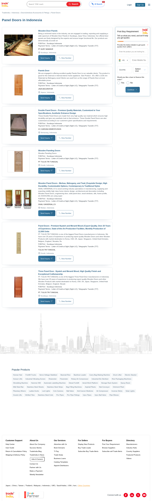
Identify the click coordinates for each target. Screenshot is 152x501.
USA (69, 485)
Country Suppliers (133, 451)
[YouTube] (144, 495)
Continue (131, 90)
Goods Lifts (17, 395)
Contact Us (34, 464)
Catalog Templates (61, 462)
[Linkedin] (132, 495)
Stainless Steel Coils (45, 395)
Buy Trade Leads (84, 448)
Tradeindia (6, 13)
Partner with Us (35, 467)
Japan (8, 485)
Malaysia (37, 485)
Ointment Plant (118, 387)
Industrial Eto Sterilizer (100, 379)
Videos (128, 458)
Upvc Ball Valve (100, 395)
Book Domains (59, 448)
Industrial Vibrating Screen (35, 379)
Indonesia (15, 13)
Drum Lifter (117, 375)
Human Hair (17, 375)
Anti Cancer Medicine (85, 391)
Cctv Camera (58, 391)
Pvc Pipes (60, 395)
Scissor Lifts (17, 379)
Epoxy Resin (125, 383)
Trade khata (58, 455)
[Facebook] (126, 495)
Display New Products (86, 444)
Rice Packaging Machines (121, 379)
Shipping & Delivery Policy (15, 455)
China (14, 485)
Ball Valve (70, 391)
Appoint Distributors (61, 465)
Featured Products (133, 455)
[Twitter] (138, 495)
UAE (53, 485)
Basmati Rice (65, 375)
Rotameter (53, 379)
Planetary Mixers (19, 391)
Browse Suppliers (108, 448)
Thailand (28, 485)
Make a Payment (36, 471)
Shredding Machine (20, 383)
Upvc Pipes (87, 395)
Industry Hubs (131, 448)
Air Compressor (102, 391)
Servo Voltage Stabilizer (48, 375)
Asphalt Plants (90, 387)
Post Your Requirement (111, 444)
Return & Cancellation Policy (16, 451)
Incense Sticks (117, 391)
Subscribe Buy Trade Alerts (88, 451)
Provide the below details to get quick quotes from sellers (132, 46)
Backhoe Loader (80, 375)
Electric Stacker (131, 375)
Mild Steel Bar (18, 387)
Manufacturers (131, 444)
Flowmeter (64, 379)
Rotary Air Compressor (79, 379)
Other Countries (84, 485)
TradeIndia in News (37, 455)
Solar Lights (130, 391)
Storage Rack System (109, 383)
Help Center (10, 444)
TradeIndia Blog (36, 451)
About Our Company (37, 444)
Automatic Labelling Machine (55, 383)
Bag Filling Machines (74, 387)
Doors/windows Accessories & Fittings (35, 13)
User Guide (10, 448)
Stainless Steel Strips (55, 387)
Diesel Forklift (74, 383)
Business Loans (60, 458)
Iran (74, 485)
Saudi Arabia (61, 485)
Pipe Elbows (114, 395)
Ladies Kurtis (34, 391)
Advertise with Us (60, 444)
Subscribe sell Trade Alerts (112, 451)
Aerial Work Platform (90, 383)
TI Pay (56, 451)
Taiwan (21, 485)
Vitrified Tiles (30, 395)
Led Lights (46, 391)
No (131, 83)
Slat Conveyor (104, 387)
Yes (122, 83)
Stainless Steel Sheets (35, 387)
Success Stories (36, 448)
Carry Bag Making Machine (99, 375)
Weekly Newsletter (37, 474)
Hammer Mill (36, 383)
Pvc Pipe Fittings (73, 395)
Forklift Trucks (31, 375)
